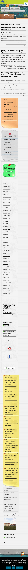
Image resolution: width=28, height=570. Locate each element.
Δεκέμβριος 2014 (6, 288)
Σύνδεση (6, 515)
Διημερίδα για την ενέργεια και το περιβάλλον (11, 418)
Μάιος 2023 (5, 223)
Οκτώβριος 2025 (6, 186)
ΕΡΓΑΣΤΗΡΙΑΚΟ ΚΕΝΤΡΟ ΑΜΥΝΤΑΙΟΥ (9, 493)
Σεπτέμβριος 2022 (6, 229)
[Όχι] (26, 563)
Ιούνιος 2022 (5, 234)
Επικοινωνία (5, 8)
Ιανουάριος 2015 (6, 285)
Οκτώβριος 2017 (6, 258)
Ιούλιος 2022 (5, 231)
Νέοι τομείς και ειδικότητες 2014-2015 (9, 103)
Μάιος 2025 (5, 191)
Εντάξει (8, 567)
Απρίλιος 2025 (6, 194)
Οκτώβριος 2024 (6, 205)
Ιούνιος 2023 (5, 221)
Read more (19, 567)
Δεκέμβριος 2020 (6, 248)
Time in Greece (10, 368)
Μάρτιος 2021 (6, 245)
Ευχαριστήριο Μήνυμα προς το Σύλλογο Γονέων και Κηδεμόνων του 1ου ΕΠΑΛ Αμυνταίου (13, 74)
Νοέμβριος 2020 (6, 250)
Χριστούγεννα (7, 309)
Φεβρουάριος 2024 (7, 210)
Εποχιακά (6, 149)
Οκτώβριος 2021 (6, 240)
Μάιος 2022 (5, 237)
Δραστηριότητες (7, 147)
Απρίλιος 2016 (6, 266)
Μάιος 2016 (5, 264)
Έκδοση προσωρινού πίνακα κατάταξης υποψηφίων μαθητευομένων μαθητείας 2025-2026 (11, 410)
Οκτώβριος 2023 (6, 218)
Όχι (13, 567)
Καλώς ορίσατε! (8, 376)
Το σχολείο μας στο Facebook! (10, 501)
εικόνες (14, 310)
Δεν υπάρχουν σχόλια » (21, 68)
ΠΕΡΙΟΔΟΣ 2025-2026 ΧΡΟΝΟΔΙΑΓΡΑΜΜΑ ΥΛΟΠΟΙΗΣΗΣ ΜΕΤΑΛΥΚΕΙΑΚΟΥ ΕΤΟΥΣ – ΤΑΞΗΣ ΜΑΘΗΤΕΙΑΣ (11, 399)
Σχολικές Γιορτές (21, 42)
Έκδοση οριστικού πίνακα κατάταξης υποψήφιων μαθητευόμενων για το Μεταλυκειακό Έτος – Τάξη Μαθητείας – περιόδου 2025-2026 (11, 386)
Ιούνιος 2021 (5, 242)
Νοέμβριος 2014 (6, 290)
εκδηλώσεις (8, 43)
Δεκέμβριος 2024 (6, 202)
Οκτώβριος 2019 (6, 256)
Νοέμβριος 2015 (6, 272)
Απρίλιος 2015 (6, 277)
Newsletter (6, 490)
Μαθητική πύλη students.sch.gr (10, 497)
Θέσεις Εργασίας (15, 8)
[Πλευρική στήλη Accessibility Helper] (26, 4)
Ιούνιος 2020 (5, 253)
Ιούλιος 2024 (5, 207)
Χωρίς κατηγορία (7, 154)
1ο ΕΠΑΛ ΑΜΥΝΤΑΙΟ (9, 42)
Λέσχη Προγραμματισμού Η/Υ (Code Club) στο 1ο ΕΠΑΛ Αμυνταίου (11, 456)
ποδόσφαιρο (5, 314)
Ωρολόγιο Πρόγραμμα (8, 119)
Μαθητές (13, 43)
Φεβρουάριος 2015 (7, 282)
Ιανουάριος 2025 (6, 199)
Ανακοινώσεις (22, 66)
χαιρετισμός (9, 316)
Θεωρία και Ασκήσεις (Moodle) (10, 112)
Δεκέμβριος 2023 (6, 215)
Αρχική (5, 99)
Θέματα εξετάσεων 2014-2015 (10, 106)
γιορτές (5, 311)
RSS (23, 554)
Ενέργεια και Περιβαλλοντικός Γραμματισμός (11, 425)
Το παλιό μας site (7, 499)
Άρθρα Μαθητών (7, 144)
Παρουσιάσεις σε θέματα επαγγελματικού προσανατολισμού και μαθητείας (10, 433)
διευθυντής (11, 310)
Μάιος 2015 (5, 274)
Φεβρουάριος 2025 (7, 197)
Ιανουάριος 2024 (6, 213)
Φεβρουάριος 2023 (7, 226)
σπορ (9, 314)
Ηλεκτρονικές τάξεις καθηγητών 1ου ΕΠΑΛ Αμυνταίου (11, 464)
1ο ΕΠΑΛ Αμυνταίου (9, 15)
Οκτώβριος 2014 (6, 293)
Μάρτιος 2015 (6, 280)
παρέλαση (17, 43)
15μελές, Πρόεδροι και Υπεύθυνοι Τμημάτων (13, 10)
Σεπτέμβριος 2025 (6, 189)
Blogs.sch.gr (17, 552)
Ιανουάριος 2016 (6, 269)
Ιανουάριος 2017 (6, 261)
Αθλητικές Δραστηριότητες (9, 139)
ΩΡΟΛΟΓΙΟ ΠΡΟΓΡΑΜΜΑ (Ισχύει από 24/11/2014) (10, 509)
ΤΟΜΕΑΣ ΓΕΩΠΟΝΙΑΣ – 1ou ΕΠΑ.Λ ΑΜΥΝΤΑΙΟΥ (10, 505)
